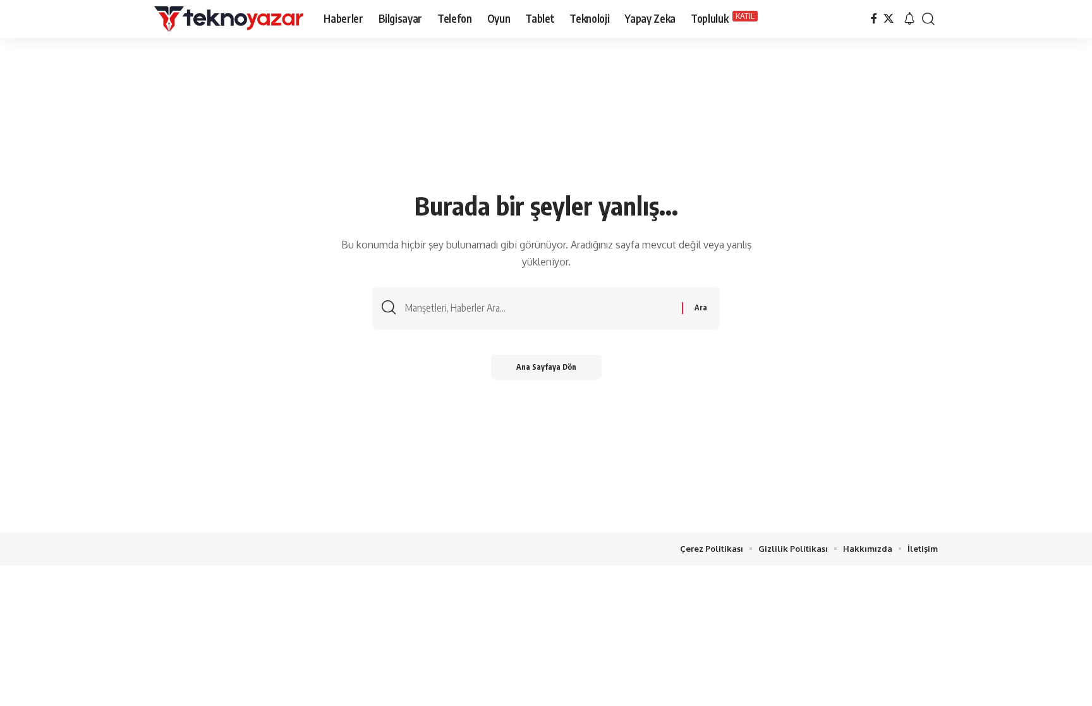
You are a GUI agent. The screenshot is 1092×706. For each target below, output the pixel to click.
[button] (909, 19)
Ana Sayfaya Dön (546, 367)
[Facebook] (874, 18)
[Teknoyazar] (228, 19)
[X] (888, 18)
